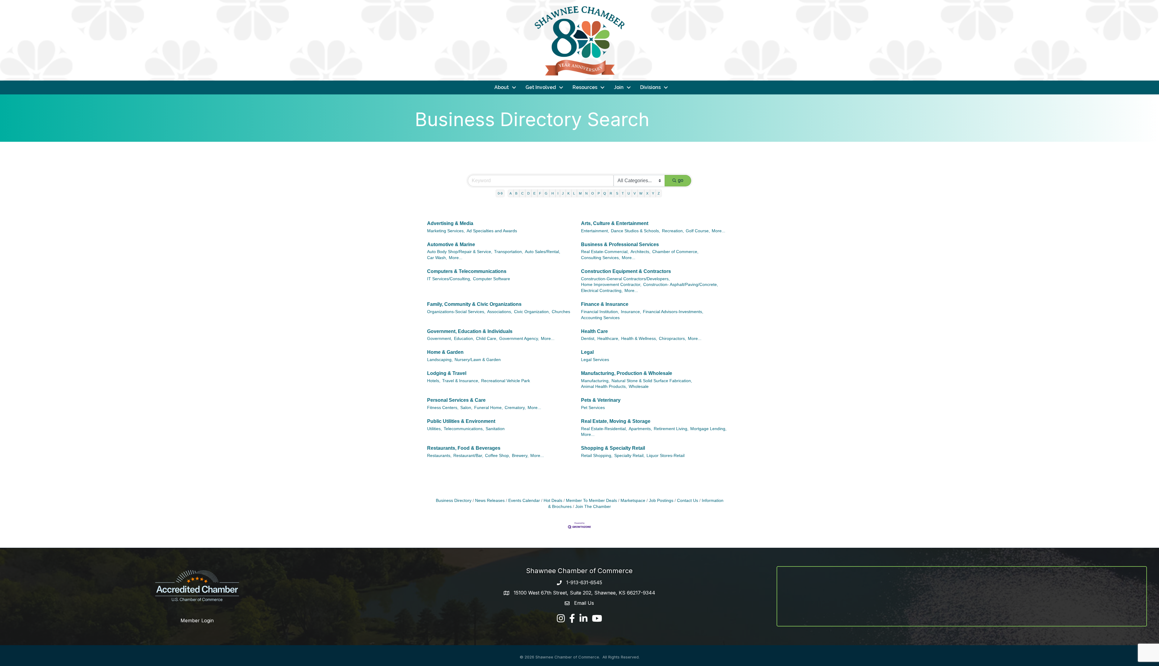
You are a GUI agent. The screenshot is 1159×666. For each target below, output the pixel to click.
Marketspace (633, 500)
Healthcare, (608, 338)
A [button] (510, 193)
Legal (587, 352)
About (501, 87)
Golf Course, (698, 231)
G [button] (546, 193)
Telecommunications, (464, 429)
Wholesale (639, 386)
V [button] (635, 193)
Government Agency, (519, 338)
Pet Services (593, 407)
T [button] (623, 193)
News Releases (490, 500)
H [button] (552, 193)
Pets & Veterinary (601, 400)
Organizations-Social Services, (456, 311)
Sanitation (495, 429)
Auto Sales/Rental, (542, 251)
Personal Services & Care (456, 400)
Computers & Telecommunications (466, 271)
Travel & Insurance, (460, 381)
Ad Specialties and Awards (492, 231)
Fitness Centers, (442, 407)
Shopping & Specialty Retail (613, 448)
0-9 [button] (500, 193)
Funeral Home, (488, 407)
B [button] (516, 193)
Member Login (197, 620)
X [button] (647, 193)
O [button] (592, 193)
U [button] (628, 193)
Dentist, (588, 338)
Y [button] (653, 193)
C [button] (522, 193)
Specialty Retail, (629, 455)
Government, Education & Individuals (469, 331)
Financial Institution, (600, 311)
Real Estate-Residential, (604, 429)
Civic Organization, (532, 311)
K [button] (568, 193)
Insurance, (631, 311)
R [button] (611, 193)
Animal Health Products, (604, 386)
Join (619, 87)
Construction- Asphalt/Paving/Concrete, (680, 284)
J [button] (563, 193)
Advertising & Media (450, 223)
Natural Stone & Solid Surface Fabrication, (651, 381)
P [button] (599, 193)
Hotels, (433, 381)
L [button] (574, 193)
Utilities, (434, 429)
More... (718, 231)
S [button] (617, 193)
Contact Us (687, 500)
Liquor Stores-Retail (666, 455)
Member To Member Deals (591, 500)
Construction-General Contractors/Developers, (625, 279)
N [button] (586, 193)
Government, (439, 338)
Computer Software (491, 279)
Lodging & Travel (446, 373)
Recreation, (673, 231)
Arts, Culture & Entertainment (614, 223)
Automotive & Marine (451, 244)
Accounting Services (600, 318)
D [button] (528, 193)
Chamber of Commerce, (675, 251)
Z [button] (659, 193)
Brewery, (520, 455)
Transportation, (508, 251)
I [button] (557, 193)
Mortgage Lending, (708, 429)
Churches (561, 311)
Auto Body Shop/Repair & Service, (459, 251)
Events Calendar (524, 500)
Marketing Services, (446, 231)
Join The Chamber (593, 506)
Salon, (466, 407)
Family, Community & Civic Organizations (474, 304)
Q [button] (604, 193)
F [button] (540, 193)
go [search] (680, 180)
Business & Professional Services (620, 244)
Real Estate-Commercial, (605, 251)
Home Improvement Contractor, (611, 284)
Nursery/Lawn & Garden (478, 359)
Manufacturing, (595, 381)
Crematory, (515, 407)
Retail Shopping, (596, 455)
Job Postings (661, 500)
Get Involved (540, 87)
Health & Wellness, (639, 338)
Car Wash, (437, 257)
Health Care (594, 331)
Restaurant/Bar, (468, 455)
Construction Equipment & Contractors (626, 271)
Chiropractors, (672, 338)
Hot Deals (553, 500)
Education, (464, 338)
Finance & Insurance (604, 304)
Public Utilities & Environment (461, 421)
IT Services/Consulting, (449, 279)
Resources (585, 87)
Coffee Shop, (497, 455)
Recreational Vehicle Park (505, 381)
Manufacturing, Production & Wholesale (626, 373)
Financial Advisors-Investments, (673, 311)
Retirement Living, (671, 429)
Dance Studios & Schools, (635, 231)
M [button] (580, 193)
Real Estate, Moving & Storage (615, 421)
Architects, (640, 251)
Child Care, (486, 338)
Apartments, (640, 429)
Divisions (650, 87)
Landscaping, (440, 359)
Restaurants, (439, 455)
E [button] (534, 193)
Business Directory (453, 500)
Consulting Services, (600, 257)
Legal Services (595, 359)
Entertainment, (595, 231)
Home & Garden (445, 352)
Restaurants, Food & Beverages (463, 448)
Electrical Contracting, (602, 290)
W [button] (640, 193)
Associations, (499, 311)
